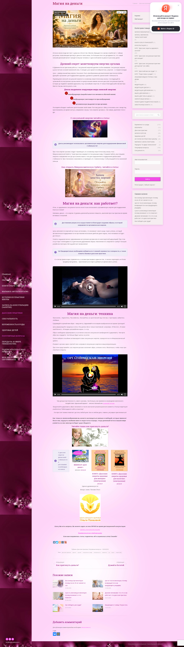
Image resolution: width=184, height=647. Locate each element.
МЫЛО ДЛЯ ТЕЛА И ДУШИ (143, 96)
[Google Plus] (65, 542)
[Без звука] (122, 306)
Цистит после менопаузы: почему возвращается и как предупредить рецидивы (116, 583)
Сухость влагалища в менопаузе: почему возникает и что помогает (76, 595)
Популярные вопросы (61, 15)
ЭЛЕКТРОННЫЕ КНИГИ (142, 105)
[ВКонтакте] (54, 542)
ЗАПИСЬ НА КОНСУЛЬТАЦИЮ (90, 530)
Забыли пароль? (149, 185)
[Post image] (58, 584)
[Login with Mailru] (58, 634)
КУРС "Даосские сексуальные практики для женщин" (147, 57)
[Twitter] (57, 542)
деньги (74, 552)
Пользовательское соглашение (137, 644)
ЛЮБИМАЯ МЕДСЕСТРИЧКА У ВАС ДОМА (146, 78)
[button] (90, 287)
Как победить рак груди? (73, 605)
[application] (90, 287)
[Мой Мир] (62, 542)
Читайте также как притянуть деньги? (90, 426)
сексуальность (97, 552)
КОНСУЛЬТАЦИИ (140, 45)
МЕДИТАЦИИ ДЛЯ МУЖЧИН (144, 90)
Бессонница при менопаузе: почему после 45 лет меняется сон (75, 583)
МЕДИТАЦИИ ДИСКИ (142, 87)
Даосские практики (60, 12)
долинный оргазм (108, 403)
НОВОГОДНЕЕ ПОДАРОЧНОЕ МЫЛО (146, 102)
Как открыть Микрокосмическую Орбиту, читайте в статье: (90, 167)
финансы (104, 552)
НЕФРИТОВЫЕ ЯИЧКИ (142, 99)
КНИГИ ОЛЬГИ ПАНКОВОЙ (144, 42)
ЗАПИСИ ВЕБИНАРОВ (142, 32)
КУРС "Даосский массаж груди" (145, 71)
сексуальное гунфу (87, 552)
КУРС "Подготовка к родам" (144, 74)
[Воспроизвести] (55, 306)
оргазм (79, 552)
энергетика (118, 552)
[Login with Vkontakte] (54, 634)
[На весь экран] (125, 306)
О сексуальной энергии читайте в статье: (90, 118)
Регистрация (139, 185)
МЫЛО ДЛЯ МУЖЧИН (141, 93)
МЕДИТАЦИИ (139, 84)
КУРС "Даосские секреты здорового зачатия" (146, 49)
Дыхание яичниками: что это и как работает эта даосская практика (116, 594)
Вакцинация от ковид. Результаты (116, 605)
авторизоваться (85, 627)
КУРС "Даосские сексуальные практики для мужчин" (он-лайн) (147, 65)
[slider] (88, 306)
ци (109, 552)
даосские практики (66, 552)
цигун (113, 552)
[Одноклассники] (60, 542)
